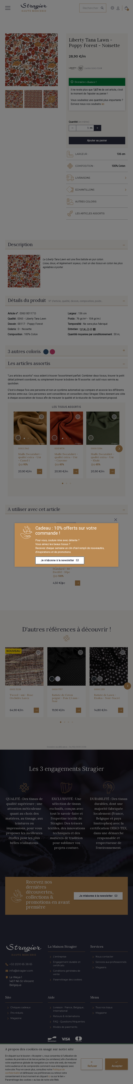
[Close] (115, 519)
